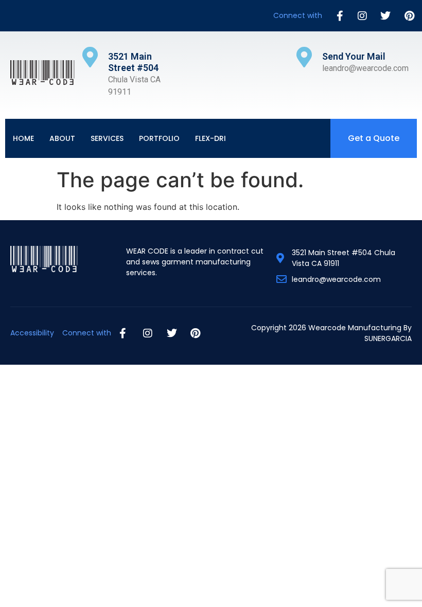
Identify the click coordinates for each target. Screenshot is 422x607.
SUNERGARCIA (388, 338)
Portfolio (159, 138)
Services (107, 138)
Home (23, 138)
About (62, 138)
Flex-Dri (210, 138)
